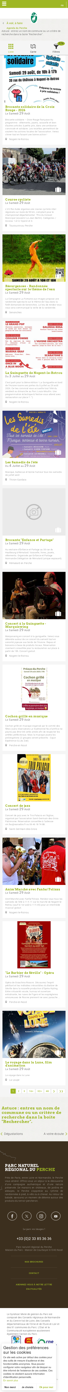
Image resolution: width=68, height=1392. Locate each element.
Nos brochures (34, 1262)
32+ (39, 1091)
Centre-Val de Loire (16, 1342)
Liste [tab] (11, 51)
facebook (12, 1216)
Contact (34, 1273)
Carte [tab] (33, 51)
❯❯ (61, 1091)
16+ (31, 1091)
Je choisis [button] (27, 1387)
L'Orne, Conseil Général (47, 1342)
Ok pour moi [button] (46, 1387)
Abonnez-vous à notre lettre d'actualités (34, 1286)
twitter (27, 1216)
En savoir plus (10, 1380)
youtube (56, 1216)
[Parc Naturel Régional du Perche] (34, 18)
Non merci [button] (10, 1387)
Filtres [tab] (56, 51)
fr (62, 5)
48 (47, 1091)
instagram (41, 1216)
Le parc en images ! (34, 1229)
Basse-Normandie (29, 1342)
